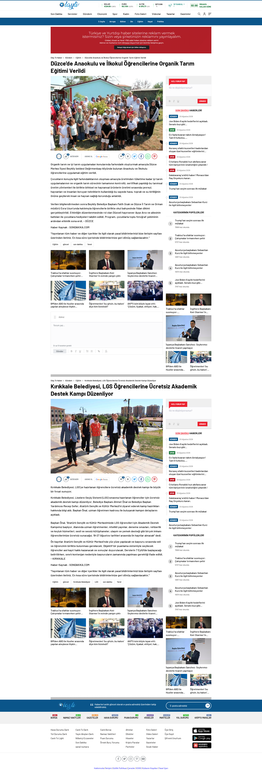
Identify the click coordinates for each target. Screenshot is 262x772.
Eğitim (140, 21)
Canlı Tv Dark (82, 729)
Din (131, 21)
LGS (96, 582)
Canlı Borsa (105, 729)
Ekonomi (102, 13)
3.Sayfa (101, 21)
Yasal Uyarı (163, 768)
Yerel (89, 244)
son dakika (78, 244)
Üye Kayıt (169, 734)
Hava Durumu (111, 716)
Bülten (123, 21)
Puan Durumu (131, 716)
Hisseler (149, 716)
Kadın (126, 13)
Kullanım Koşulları (150, 768)
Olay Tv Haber (56, 57)
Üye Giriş (169, 729)
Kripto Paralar (203, 716)
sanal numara (82, 746)
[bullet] (91, 351)
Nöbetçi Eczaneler (85, 738)
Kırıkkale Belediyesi (81, 582)
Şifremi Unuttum (173, 738)
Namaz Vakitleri (72, 716)
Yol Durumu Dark (59, 734)
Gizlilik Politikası (120, 768)
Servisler (72, 13)
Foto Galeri (140, 13)
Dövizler (130, 734)
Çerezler (131, 768)
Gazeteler (185, 13)
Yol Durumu (182, 716)
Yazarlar (170, 13)
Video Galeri (152, 734)
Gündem (87, 13)
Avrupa (112, 21)
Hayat (150, 21)
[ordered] (87, 351)
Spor (115, 13)
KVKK (138, 768)
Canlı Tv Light (57, 738)
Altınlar (129, 729)
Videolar (156, 13)
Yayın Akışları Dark (85, 734)
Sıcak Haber (152, 746)
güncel (66, 244)
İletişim (108, 768)
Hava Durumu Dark (60, 729)
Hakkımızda (99, 768)
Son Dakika (56, 13)
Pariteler (165, 716)
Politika (160, 21)
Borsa (54, 716)
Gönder (59, 351)
